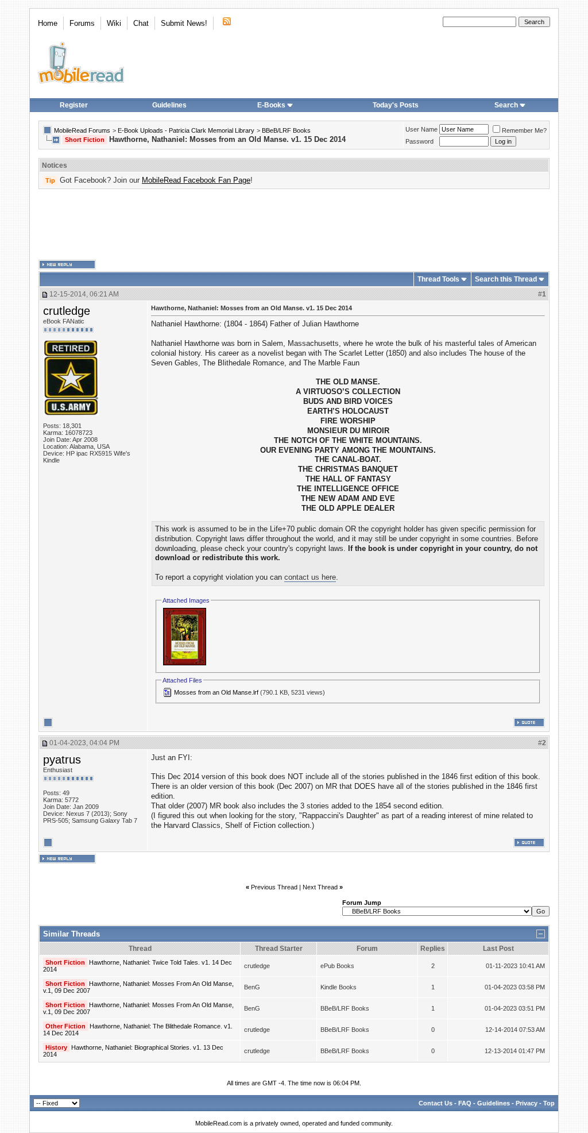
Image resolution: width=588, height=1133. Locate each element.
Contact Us (435, 1103)
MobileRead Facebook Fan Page (196, 180)
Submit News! (184, 23)
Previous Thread (274, 887)
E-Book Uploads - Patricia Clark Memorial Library (186, 130)
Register (74, 105)
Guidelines (169, 105)
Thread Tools (438, 279)
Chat (141, 23)
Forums (82, 23)
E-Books (271, 105)
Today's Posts (396, 105)
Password (419, 141)
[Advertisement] (294, 225)
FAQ (464, 1103)
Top (549, 1103)
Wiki (114, 23)
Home (47, 23)
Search (506, 105)
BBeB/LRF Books (286, 130)
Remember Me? (524, 130)
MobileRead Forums (82, 130)
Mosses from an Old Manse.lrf (216, 692)
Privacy (526, 1103)
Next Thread (320, 887)
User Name (421, 129)
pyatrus (62, 759)
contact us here (310, 577)
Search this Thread (506, 279)
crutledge (66, 311)
